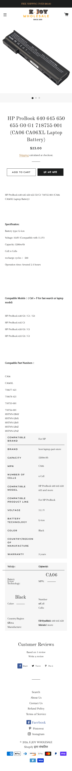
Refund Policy (36, 708)
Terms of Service (36, 714)
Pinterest (38, 728)
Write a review (36, 656)
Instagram (37, 734)
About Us (36, 697)
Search (36, 692)
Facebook (38, 722)
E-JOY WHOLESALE (40, 742)
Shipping (24, 155)
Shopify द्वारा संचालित (36, 746)
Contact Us (36, 703)
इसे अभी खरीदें (50, 172)
